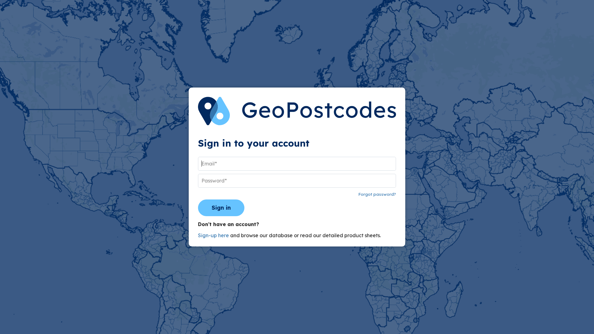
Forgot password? (377, 194)
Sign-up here (213, 235)
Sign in (221, 207)
